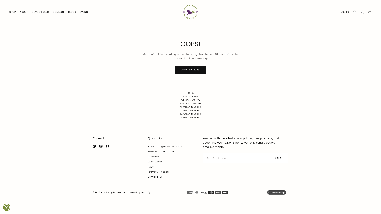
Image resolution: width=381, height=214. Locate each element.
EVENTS (84, 12)
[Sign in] (362, 12)
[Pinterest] (94, 146)
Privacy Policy (158, 171)
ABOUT (24, 12)
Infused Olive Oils (161, 151)
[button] (345, 13)
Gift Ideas (155, 161)
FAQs (151, 166)
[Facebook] (107, 146)
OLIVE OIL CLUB (40, 12)
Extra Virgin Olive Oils (165, 146)
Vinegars (154, 156)
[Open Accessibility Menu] (6, 207)
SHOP (12, 12)
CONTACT (58, 12)
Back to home (190, 69)
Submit (279, 157)
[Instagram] (101, 146)
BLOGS (72, 12)
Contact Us (155, 176)
